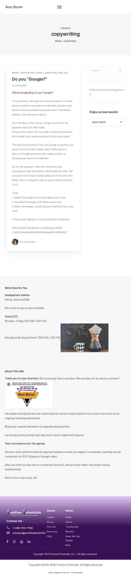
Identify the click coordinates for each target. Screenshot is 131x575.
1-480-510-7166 (22, 528)
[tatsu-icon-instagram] (15, 541)
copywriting (27, 73)
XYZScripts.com (76, 572)
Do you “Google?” (29, 79)
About (69, 522)
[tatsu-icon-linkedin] (29, 541)
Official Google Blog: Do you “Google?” (32, 93)
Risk (60, 73)
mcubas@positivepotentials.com (32, 532)
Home (58, 41)
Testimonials (72, 527)
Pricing (50, 522)
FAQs (49, 536)
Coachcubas (29, 242)
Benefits (70, 532)
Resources (52, 532)
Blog (68, 545)
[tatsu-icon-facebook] (8, 541)
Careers (51, 517)
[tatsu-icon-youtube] (22, 541)
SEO (66, 73)
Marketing (51, 73)
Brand (15, 73)
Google (40, 73)
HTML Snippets (54, 572)
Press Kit (51, 527)
